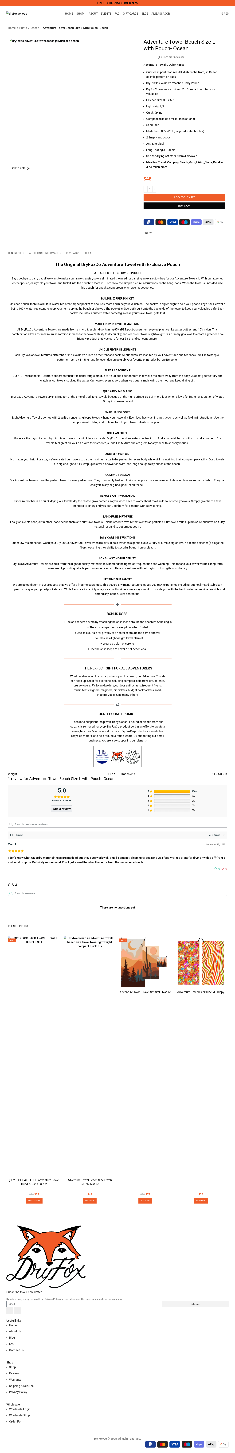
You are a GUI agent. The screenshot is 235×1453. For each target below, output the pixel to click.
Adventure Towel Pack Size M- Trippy (200, 992)
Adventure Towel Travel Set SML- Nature (145, 992)
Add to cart (184, 197)
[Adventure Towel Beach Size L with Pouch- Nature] (90, 1056)
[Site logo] (16, 13)
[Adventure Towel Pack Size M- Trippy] (201, 962)
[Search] (207, 13)
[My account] (213, 13)
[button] (34, 1201)
